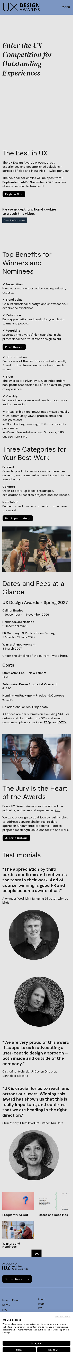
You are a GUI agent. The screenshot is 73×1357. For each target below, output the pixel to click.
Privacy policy (62, 1316)
